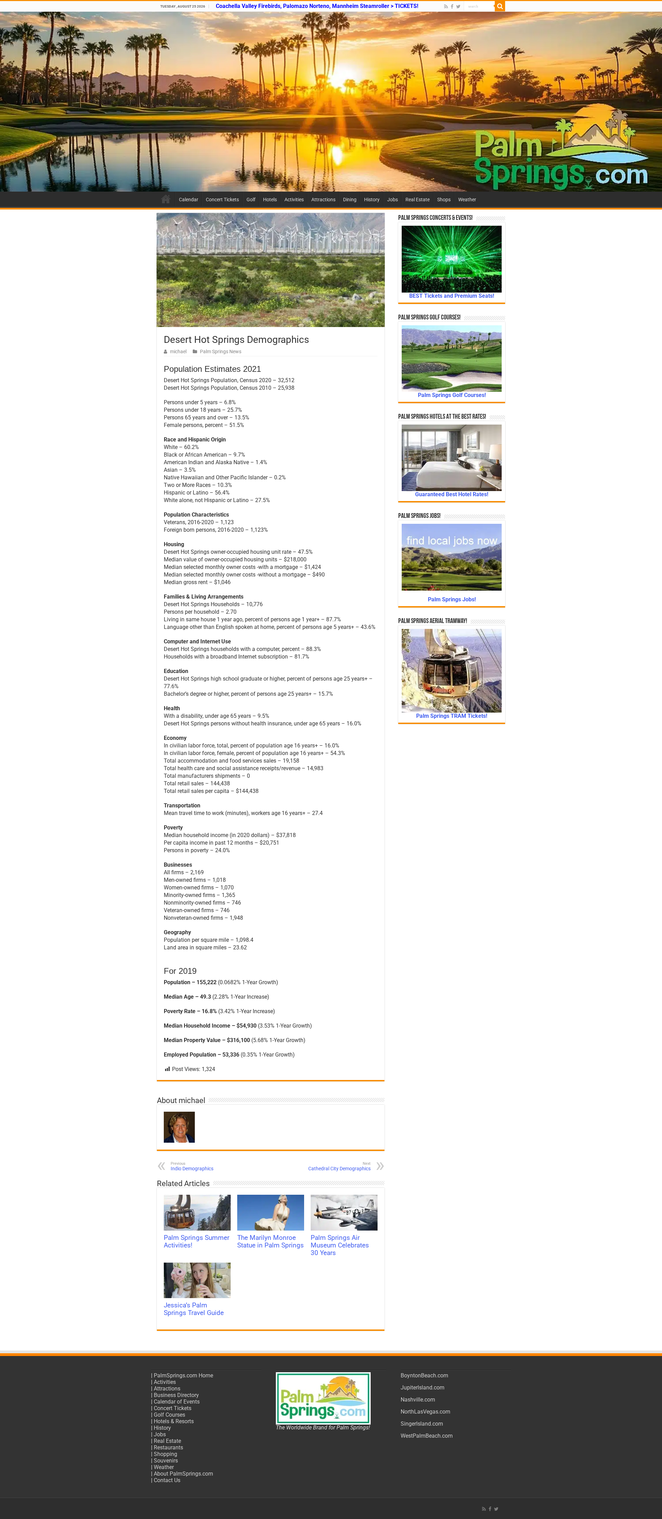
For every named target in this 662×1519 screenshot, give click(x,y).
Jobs (392, 199)
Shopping (165, 1454)
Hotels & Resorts (174, 1421)
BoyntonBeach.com (424, 1375)
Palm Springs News (220, 351)
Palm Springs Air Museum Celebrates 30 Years (340, 1245)
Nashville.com (418, 1399)
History (372, 199)
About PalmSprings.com (183, 1473)
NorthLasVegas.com (425, 1411)
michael (178, 351)
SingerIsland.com (422, 1423)
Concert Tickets (222, 199)
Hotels (270, 199)
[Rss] (446, 6)
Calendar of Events (177, 1401)
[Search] (500, 6)
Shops (444, 199)
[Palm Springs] (331, 102)
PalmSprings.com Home (183, 1375)
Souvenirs (166, 1460)
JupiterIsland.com (422, 1387)
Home (166, 199)
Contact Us (167, 1480)
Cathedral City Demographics (339, 1166)
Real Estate (417, 199)
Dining (350, 199)
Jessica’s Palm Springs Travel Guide (194, 1309)
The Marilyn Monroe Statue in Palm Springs (270, 1241)
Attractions (323, 199)
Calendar (188, 199)
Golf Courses (169, 1414)
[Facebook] (452, 6)
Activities (294, 199)
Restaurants (168, 1447)
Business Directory (176, 1395)
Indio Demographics (192, 1166)
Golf (251, 199)
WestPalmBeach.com (427, 1436)
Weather (467, 199)
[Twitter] (458, 6)
